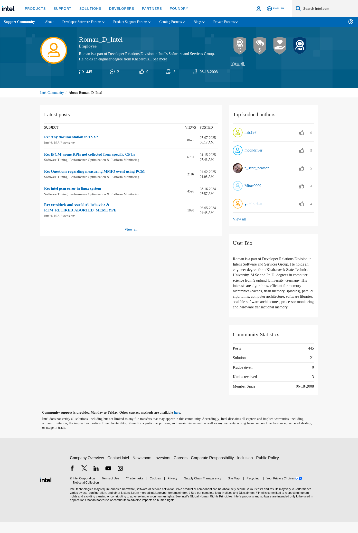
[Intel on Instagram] (120, 480)
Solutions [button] (88, 8)
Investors (163, 468)
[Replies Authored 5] (260, 46)
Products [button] (35, 8)
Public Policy (268, 468)
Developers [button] (118, 8)
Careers (181, 468)
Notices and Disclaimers (236, 504)
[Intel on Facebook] (72, 480)
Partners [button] (147, 8)
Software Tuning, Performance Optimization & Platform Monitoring (94, 160)
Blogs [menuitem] (208, 21)
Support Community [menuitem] (20, 22)
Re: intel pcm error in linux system (75, 189)
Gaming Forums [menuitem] (180, 21)
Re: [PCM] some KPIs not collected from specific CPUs (93, 155)
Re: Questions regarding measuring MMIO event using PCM (98, 172)
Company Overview (87, 468)
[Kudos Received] (280, 46)
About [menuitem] (50, 21)
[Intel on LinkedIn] (96, 480)
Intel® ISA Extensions (60, 143)
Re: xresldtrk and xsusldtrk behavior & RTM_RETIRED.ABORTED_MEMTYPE (79, 207)
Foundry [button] (173, 8)
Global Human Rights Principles (209, 507)
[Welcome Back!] (300, 46)
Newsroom (142, 468)
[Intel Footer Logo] (46, 490)
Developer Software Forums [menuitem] (85, 21)
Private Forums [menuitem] (236, 21)
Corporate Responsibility (213, 468)
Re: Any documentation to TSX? (73, 138)
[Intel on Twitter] (84, 480)
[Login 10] (240, 46)
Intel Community (53, 92)
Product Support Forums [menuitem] (137, 21)
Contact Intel (119, 468)
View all (238, 63)
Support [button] (61, 8)
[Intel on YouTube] (108, 480)
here (181, 423)
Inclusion (246, 468)
